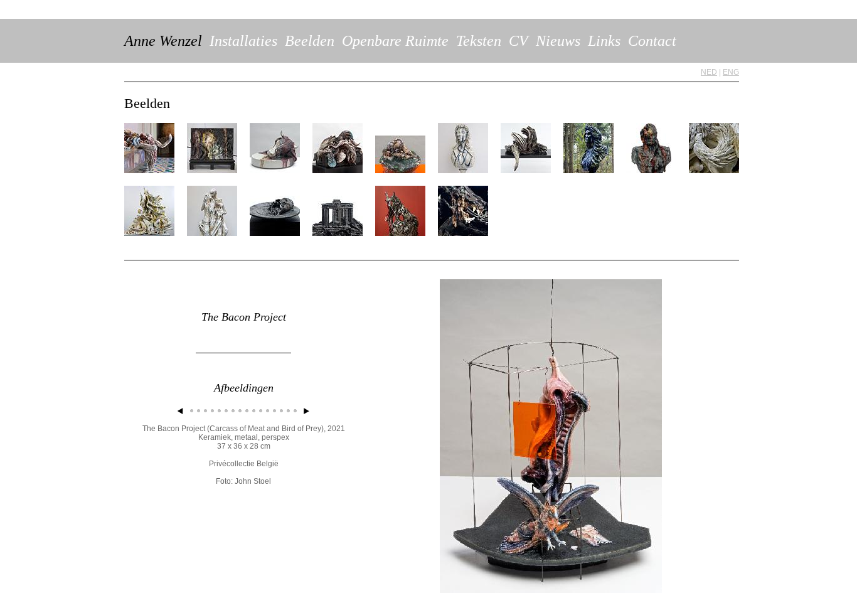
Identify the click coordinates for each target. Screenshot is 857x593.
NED (709, 72)
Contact (652, 41)
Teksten (478, 41)
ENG (731, 72)
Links (604, 41)
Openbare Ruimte (395, 41)
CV (518, 41)
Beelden (309, 41)
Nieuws (558, 41)
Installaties (243, 41)
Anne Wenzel (163, 41)
